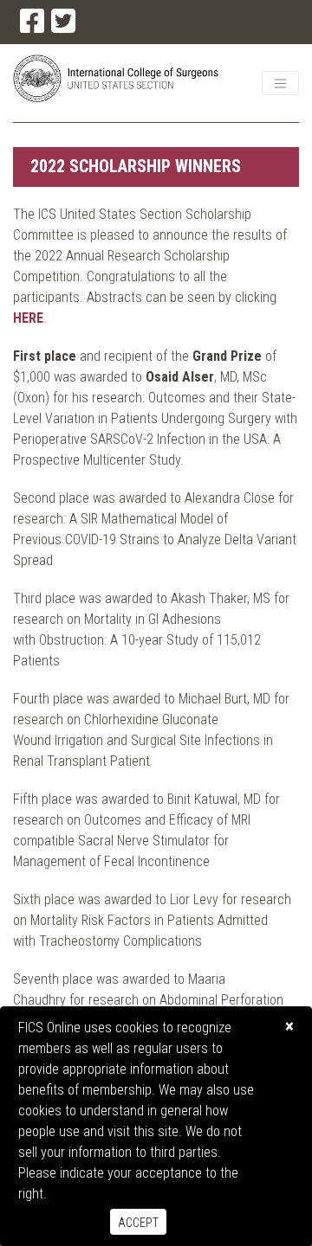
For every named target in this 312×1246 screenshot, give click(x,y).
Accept (138, 1223)
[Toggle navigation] (281, 83)
